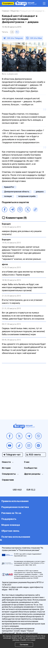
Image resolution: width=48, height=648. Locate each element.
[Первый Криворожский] (25, 3)
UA (12, 32)
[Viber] (20, 209)
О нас (26, 462)
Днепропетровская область (16, 192)
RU (17, 32)
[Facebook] (4, 209)
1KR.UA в (15, 38)
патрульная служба (26, 196)
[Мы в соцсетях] (9, 436)
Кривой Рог (9, 187)
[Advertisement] (24, 389)
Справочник (8, 480)
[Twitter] (27, 209)
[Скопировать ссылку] (35, 209)
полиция (8, 196)
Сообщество (30, 468)
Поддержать (8, 3)
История (6, 468)
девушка (40, 192)
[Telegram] (12, 209)
